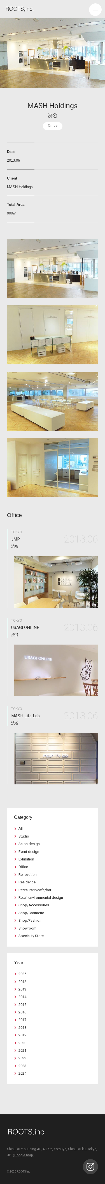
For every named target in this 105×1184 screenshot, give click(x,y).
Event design (28, 851)
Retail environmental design (40, 897)
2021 (22, 1050)
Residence (27, 882)
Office (23, 866)
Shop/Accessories (33, 905)
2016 (22, 1012)
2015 (22, 1004)
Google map (23, 1155)
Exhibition (26, 859)
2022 (22, 1058)
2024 (22, 1073)
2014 (22, 996)
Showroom (27, 928)
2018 (22, 1027)
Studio (23, 836)
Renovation (27, 874)
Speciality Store (31, 935)
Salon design (29, 843)
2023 (22, 1066)
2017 (22, 1019)
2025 (22, 974)
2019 (22, 1035)
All (20, 828)
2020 (22, 1043)
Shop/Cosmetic (31, 913)
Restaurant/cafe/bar (34, 890)
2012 (22, 981)
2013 (22, 989)
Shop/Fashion (29, 920)
